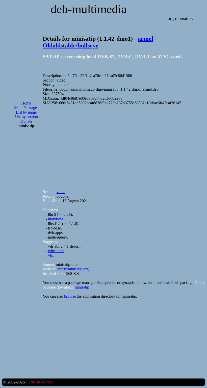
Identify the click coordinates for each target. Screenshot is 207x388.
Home (26, 103)
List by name (26, 112)
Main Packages (26, 108)
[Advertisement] (26, 213)
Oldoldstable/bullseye (70, 45)
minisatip (82, 287)
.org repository (179, 18)
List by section (26, 117)
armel (145, 38)
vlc (50, 255)
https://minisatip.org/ (73, 269)
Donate (26, 121)
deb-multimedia (88, 9)
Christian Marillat (40, 382)
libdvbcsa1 (56, 219)
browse (70, 296)
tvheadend (56, 251)
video (61, 192)
